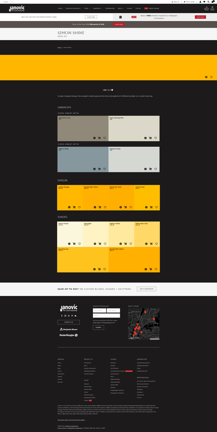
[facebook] (62, 316)
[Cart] (212, 1)
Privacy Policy (96, 322)
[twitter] (69, 316)
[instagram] (65, 316)
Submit (98, 327)
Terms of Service (107, 322)
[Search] (208, 1)
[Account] (200, 1)
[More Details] (94, 138)
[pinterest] (72, 316)
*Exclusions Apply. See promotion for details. (71, 420)
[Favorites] (204, 1)
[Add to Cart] (206, 77)
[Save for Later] (211, 77)
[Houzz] (75, 316)
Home (59, 47)
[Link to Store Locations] (143, 324)
